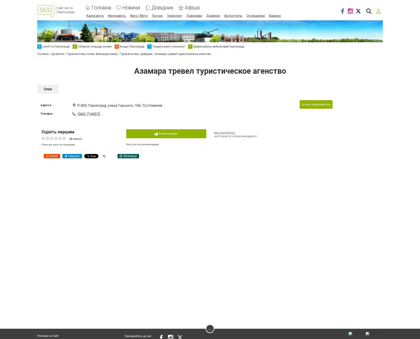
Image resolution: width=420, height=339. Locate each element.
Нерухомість (117, 15)
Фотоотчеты (233, 15)
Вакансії (275, 15)
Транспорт (174, 15)
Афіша (192, 8)
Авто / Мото (139, 15)
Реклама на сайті (48, 335)
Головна (101, 8)
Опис (48, 89)
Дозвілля (213, 15)
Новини (131, 8)
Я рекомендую (168, 133)
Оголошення (256, 15)
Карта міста (95, 15)
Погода (157, 15)
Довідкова (194, 15)
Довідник (162, 8)
